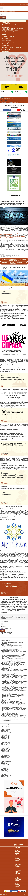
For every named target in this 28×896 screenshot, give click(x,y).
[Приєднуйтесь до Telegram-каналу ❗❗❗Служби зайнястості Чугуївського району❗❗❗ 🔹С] (14, 183)
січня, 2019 (5, 744)
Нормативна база (6, 40)
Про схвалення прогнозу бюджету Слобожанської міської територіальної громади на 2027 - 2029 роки (13, 467)
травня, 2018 (5, 754)
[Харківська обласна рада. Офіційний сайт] (14, 128)
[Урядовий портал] (14, 125)
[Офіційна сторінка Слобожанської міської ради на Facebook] (7, 109)
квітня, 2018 (5, 755)
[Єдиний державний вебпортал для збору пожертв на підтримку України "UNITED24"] (14, 162)
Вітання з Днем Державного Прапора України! (13, 268)
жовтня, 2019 (6, 734)
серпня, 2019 (5, 736)
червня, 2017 (5, 767)
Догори (26, 894)
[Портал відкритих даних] (14, 142)
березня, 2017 (6, 770)
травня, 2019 (5, 739)
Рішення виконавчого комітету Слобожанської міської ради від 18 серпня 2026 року (12, 369)
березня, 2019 (6, 742)
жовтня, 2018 (6, 748)
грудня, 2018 (5, 745)
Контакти (4, 33)
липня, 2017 (5, 765)
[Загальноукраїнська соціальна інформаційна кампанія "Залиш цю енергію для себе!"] (14, 195)
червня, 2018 (5, 752)
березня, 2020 (6, 728)
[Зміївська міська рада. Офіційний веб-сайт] (14, 116)
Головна (3, 20)
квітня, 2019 (5, 741)
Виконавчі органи (5, 45)
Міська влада (4, 38)
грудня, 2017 (5, 760)
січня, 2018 (5, 758)
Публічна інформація (6, 43)
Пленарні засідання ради (8, 42)
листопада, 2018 (6, 747)
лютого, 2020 (6, 729)
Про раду (3, 34)
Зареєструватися (6, 632)
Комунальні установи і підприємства (11, 47)
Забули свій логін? (6, 633)
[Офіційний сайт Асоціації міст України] (14, 138)
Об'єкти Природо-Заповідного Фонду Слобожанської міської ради (12, 29)
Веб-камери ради (7, 23)
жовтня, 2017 (6, 762)
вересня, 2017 (6, 763)
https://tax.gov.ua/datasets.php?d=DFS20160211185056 (9, 233)
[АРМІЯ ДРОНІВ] (14, 170)
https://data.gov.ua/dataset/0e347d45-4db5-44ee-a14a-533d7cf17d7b (13, 237)
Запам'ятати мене (6, 628)
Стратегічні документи (7, 36)
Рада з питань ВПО (6, 49)
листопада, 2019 (6, 732)
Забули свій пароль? (6, 635)
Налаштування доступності (8, 11)
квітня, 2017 (5, 769)
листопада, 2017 (6, 761)
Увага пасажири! (6, 288)
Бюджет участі (6, 22)
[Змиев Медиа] (14, 135)
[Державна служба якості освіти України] (14, 150)
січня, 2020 (5, 730)
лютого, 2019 (6, 743)
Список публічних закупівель (10, 31)
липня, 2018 (5, 751)
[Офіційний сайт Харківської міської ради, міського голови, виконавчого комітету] (14, 113)
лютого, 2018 (6, 757)
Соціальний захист (6, 51)
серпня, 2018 (5, 750)
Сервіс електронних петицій (10, 30)
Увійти (2, 630)
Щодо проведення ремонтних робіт (12, 488)
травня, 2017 (5, 768)
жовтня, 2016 (6, 776)
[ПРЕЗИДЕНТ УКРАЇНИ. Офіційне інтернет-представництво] (14, 119)
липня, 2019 (5, 737)
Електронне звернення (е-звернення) (12, 24)
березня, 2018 (6, 756)
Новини (4, 26)
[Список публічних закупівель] (14, 155)
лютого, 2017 (6, 771)
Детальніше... (3, 365)
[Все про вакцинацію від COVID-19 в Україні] (14, 145)
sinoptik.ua (15, 102)
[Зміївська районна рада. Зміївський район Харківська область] (14, 132)
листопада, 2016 (6, 775)
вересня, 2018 (6, 749)
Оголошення (5, 27)
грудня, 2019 (5, 731)
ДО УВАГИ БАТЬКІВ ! (7, 520)
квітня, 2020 (5, 726)
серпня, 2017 (5, 764)
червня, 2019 (5, 738)
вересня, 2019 (6, 735)
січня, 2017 (5, 773)
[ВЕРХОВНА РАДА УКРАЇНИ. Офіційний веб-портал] (14, 122)
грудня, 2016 (5, 774)
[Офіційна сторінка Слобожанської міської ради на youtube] (21, 109)
